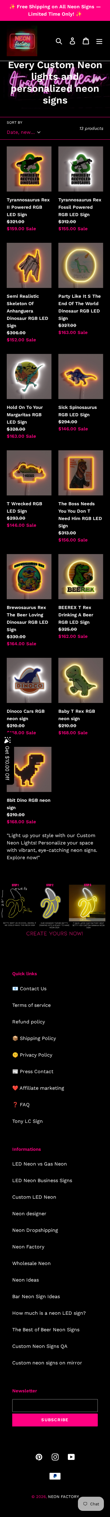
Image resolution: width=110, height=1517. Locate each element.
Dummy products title (51, 5)
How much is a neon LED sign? (49, 1313)
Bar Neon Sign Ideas (36, 1296)
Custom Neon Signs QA (40, 1346)
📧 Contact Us (29, 988)
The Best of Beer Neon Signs (45, 1330)
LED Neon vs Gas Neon (39, 1164)
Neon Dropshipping (35, 1230)
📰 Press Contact (32, 1071)
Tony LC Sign (27, 1121)
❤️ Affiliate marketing (38, 1088)
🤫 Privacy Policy (32, 1055)
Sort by (14, 122)
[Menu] (99, 41)
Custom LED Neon (34, 1197)
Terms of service (31, 1005)
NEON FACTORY (63, 1496)
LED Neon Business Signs (42, 1180)
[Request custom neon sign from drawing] (55, 936)
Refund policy (28, 1022)
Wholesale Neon (31, 1263)
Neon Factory (28, 1247)
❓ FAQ (21, 1105)
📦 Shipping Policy (34, 1038)
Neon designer (29, 1213)
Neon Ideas (25, 1280)
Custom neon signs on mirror (47, 1363)
